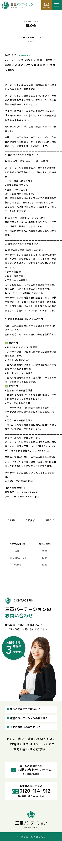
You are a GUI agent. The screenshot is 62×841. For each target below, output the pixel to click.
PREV (13, 520)
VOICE (17, 564)
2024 (45, 557)
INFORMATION (24, 55)
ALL (17, 551)
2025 (45, 551)
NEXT (49, 520)
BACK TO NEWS (31, 520)
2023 (45, 564)
